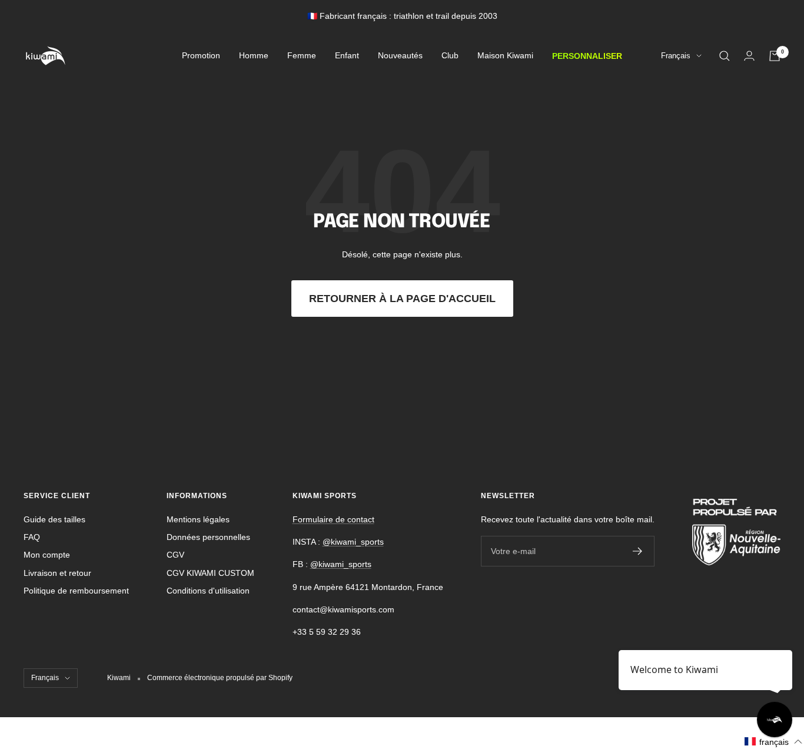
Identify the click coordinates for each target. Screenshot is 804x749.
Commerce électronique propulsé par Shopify (220, 678)
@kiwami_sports (353, 541)
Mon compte (47, 554)
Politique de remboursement (76, 590)
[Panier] (774, 56)
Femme (301, 56)
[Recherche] (724, 56)
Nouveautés (400, 56)
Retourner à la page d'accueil (402, 298)
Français (675, 56)
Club (450, 56)
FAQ (32, 537)
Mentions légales (198, 519)
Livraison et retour (57, 573)
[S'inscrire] (638, 551)
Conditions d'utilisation (208, 590)
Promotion (201, 56)
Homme (253, 56)
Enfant (347, 56)
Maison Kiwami (505, 56)
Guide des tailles (54, 519)
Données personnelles (208, 537)
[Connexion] (749, 56)
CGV (175, 554)
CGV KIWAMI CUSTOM (210, 573)
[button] (773, 741)
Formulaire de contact (333, 519)
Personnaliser (587, 56)
